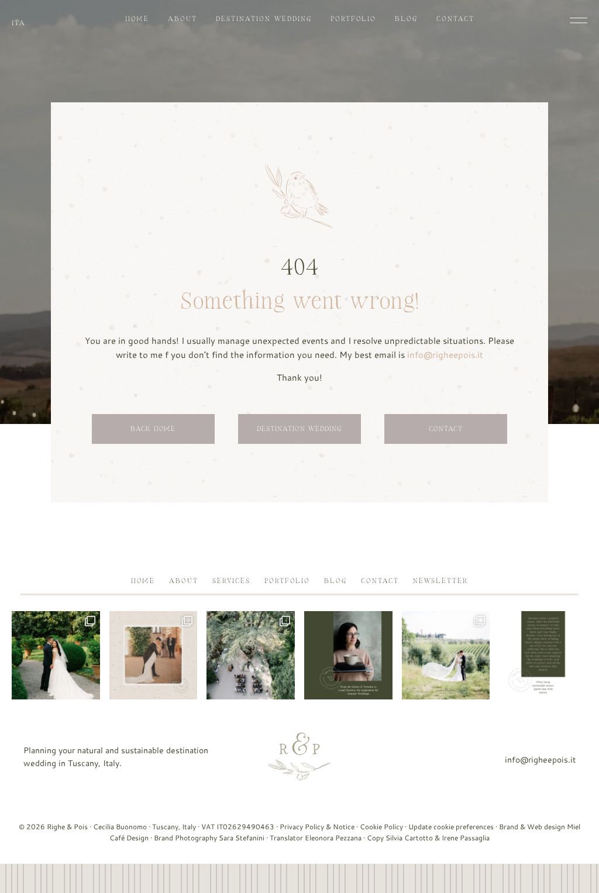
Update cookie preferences (451, 827)
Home (137, 19)
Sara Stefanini (241, 838)
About (182, 19)
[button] (578, 20)
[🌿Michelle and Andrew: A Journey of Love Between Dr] (446, 655)
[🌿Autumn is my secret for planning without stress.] (543, 655)
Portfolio (353, 19)
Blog (406, 19)
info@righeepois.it (445, 355)
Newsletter (440, 581)
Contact (455, 19)
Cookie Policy (381, 827)
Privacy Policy (302, 827)
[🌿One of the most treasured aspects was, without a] (250, 655)
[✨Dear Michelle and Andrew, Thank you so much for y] (153, 655)
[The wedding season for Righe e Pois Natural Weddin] (56, 655)
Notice (343, 827)
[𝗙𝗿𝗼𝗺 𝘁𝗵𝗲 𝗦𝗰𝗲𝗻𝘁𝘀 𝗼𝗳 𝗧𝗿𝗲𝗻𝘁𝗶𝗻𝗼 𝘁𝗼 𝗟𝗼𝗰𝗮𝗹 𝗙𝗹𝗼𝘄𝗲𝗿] (348, 655)
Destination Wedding (264, 19)
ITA (19, 23)
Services (231, 581)
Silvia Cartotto (409, 838)
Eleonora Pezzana (333, 838)
